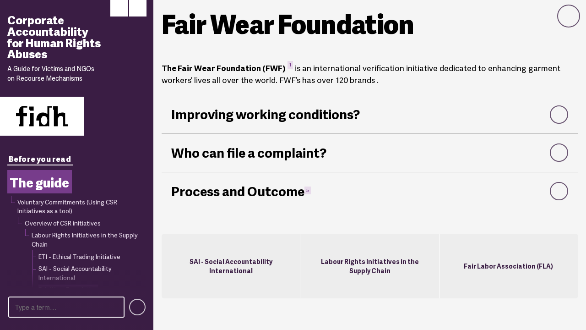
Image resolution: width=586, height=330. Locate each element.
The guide (39, 182)
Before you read (40, 158)
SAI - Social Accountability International (231, 265)
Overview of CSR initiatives (63, 222)
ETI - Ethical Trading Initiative (79, 256)
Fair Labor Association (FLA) (508, 265)
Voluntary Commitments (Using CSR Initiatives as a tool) (67, 206)
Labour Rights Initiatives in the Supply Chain (84, 239)
